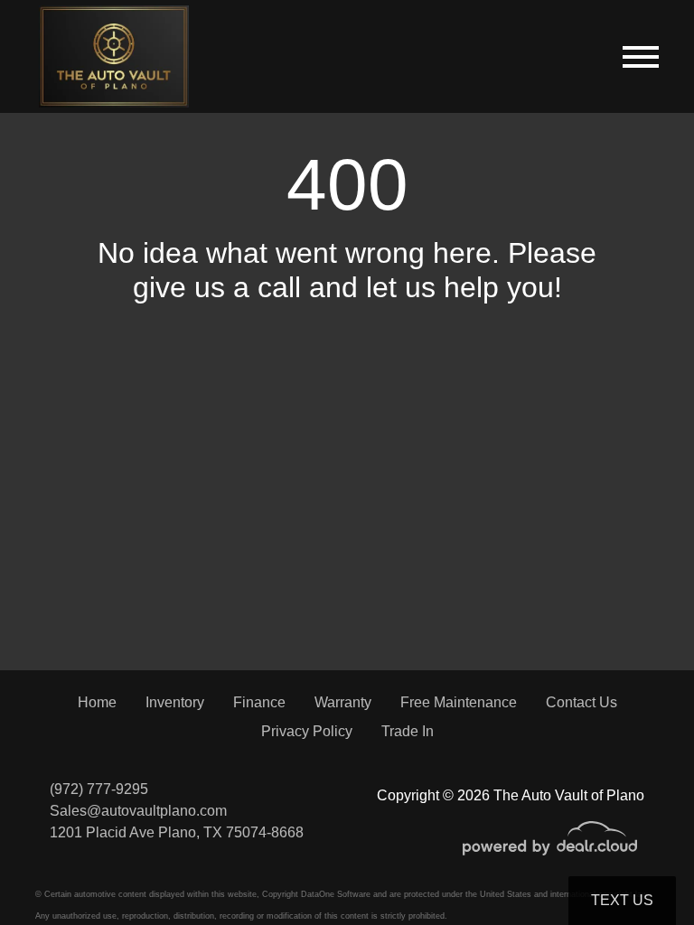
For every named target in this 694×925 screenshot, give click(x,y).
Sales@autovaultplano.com (138, 810)
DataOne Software (335, 894)
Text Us (622, 900)
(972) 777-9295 (99, 789)
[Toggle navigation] (640, 56)
